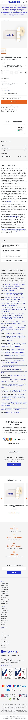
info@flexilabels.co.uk (6, 659)
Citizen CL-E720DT (19, 293)
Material (3, 63)
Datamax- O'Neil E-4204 (7, 351)
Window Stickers (4, 610)
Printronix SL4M (21, 384)
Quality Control (4, 620)
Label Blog (3, 632)
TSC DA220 (19, 289)
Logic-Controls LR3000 (16, 375)
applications (4, 229)
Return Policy (4, 638)
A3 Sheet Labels (4, 593)
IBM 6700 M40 (7, 365)
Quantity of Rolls (5, 70)
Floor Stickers (4, 612)
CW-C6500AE (21, 355)
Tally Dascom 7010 (14, 402)
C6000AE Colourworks (11, 355)
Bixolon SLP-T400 (5, 338)
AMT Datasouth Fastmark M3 (12, 315)
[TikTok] (9, 665)
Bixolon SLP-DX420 (20, 336)
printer (3, 231)
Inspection (3, 624)
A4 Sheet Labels (4, 589)
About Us (3, 645)
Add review (14, 464)
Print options (4, 88)
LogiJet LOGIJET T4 (11, 380)
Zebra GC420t (9, 286)
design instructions (13, 216)
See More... (17, 286)
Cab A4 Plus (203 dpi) (9, 308)
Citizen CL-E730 (5, 295)
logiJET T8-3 (14, 381)
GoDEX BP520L (17, 360)
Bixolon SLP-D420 (10, 336)
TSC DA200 (7, 289)
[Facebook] (1, 665)
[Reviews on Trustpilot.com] (19, 439)
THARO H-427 (8, 408)
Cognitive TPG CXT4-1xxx (7, 346)
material (17, 229)
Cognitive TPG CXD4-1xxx (15, 345)
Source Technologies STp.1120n (13, 397)
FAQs (2, 634)
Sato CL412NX (12, 392)
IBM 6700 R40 (15, 365)
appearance (11, 229)
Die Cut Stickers (4, 601)
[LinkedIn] (5, 665)
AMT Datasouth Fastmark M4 (11, 316)
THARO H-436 (10, 409)
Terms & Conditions (5, 636)
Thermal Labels (4, 603)
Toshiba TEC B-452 (14, 302)
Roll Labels (3, 597)
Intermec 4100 (18, 369)
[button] (1, 1)
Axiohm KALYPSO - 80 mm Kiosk (14, 333)
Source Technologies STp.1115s (13, 396)
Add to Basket (14, 102)
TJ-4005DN (9, 340)
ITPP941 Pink (17, 412)
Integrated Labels (5, 599)
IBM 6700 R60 (22, 365)
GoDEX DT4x (8, 362)
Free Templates (4, 587)
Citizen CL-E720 (10, 293)
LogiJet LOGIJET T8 (6, 381)
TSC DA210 (13, 289)
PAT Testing (3, 622)
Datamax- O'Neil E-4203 (17, 349)
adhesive (22, 229)
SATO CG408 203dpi (9, 390)
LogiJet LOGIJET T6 (21, 380)
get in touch (19, 231)
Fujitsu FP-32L (8, 358)
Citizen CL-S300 (14, 295)
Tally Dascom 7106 (9, 404)
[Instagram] (11, 665)
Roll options (3, 81)
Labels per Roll (18, 70)
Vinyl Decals (3, 614)
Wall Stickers (4, 608)
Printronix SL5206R (16, 386)
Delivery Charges (5, 643)
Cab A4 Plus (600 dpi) (9, 309)
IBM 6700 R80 (4, 366)
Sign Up (14, 572)
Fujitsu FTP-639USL (18, 358)
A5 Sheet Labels (4, 591)
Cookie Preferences (5, 641)
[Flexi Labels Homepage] (14, 2)
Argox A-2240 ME (9, 323)
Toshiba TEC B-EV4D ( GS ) (13, 303)
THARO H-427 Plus (18, 408)
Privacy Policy (4, 640)
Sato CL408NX (4, 392)
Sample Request (5, 585)
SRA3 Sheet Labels (5, 595)
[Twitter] (3, 665)
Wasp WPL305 (9, 299)
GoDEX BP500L (9, 360)
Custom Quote (4, 583)
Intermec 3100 (10, 369)
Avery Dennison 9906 (16, 329)
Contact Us (3, 647)
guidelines (9, 201)
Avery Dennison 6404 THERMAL (13, 327)
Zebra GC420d (17, 284)
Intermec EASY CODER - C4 (16, 371)
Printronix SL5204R (6, 386)
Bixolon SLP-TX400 (15, 338)
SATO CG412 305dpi (21, 390)
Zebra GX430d (9, 284)
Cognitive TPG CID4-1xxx (13, 343)
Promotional (4, 616)
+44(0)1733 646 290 (6, 658)
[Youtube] (7, 665)
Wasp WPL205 (8, 297)
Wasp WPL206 (16, 297)
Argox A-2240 (16, 321)
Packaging (3, 618)
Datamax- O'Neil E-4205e (11, 352)
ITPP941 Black (10, 412)
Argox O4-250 (8, 321)
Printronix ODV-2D (12, 384)
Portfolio (3, 630)
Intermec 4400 (5, 371)
